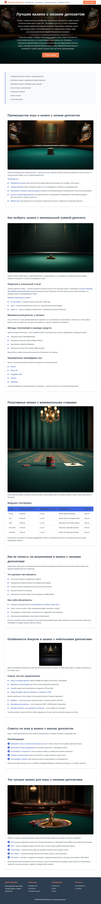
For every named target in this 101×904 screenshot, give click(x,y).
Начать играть (89, 2)
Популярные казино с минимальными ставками (26, 84)
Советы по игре (15, 95)
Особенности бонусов (17, 92)
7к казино (75, 40)
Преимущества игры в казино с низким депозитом (26, 76)
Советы (54, 891)
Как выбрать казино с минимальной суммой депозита (28, 80)
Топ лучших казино (16, 99)
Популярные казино (51, 2)
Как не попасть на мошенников (20, 88)
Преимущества (29, 2)
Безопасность (56, 886)
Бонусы (54, 888)
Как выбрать (39, 2)
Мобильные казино (64, 2)
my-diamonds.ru (80, 886)
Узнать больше (50, 55)
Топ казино (78, 888)
